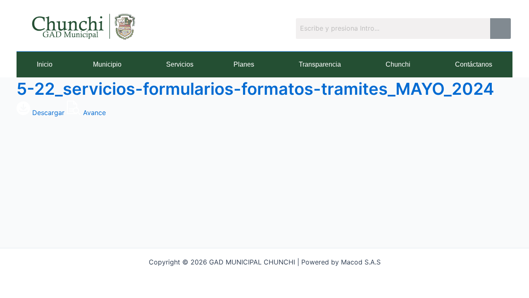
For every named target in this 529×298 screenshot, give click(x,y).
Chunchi (398, 64)
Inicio (44, 64)
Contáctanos (473, 64)
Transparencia (320, 64)
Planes (244, 64)
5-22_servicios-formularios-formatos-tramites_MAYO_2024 (255, 89)
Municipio (107, 64)
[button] (109, 64)
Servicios (179, 64)
